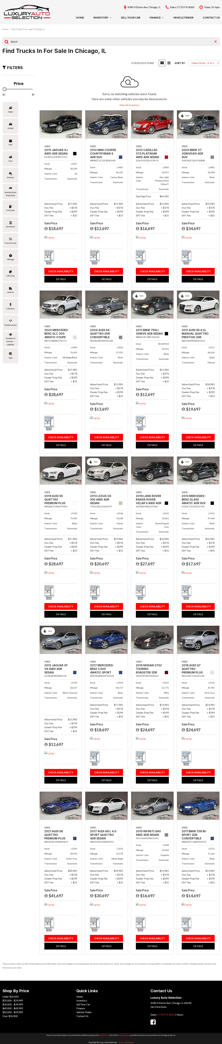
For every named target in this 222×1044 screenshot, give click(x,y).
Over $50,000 (10, 1016)
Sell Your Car (130, 17)
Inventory (100, 17)
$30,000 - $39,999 (12, 1004)
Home (80, 17)
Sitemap (130, 1042)
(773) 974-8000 (166, 1014)
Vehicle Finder (183, 17)
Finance (155, 17)
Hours (180, 1014)
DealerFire (104, 1035)
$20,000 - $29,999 (12, 1000)
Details (61, 279)
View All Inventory (129, 105)
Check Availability (60, 271)
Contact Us (211, 17)
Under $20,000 (10, 996)
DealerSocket (124, 1035)
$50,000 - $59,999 (12, 1012)
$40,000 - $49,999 (12, 1008)
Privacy (122, 1042)
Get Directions (158, 1006)
